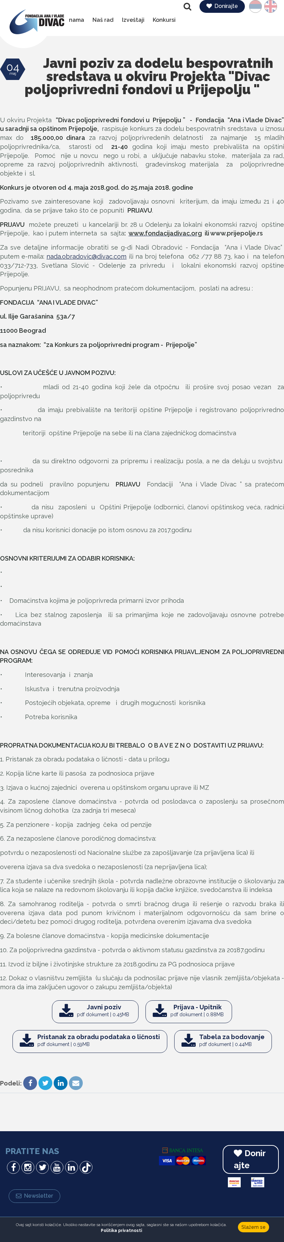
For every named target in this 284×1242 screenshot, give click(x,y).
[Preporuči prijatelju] (76, 1084)
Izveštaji (133, 20)
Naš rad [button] (103, 20)
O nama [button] (73, 20)
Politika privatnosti (121, 1230)
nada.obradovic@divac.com (86, 256)
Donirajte (226, 6)
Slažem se (253, 1227)
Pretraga (188, 6)
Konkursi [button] (164, 20)
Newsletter (38, 1195)
